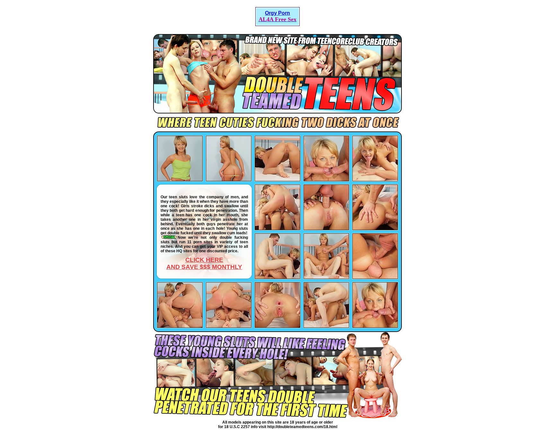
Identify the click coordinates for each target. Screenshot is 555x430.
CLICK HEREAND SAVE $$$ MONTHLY (204, 263)
